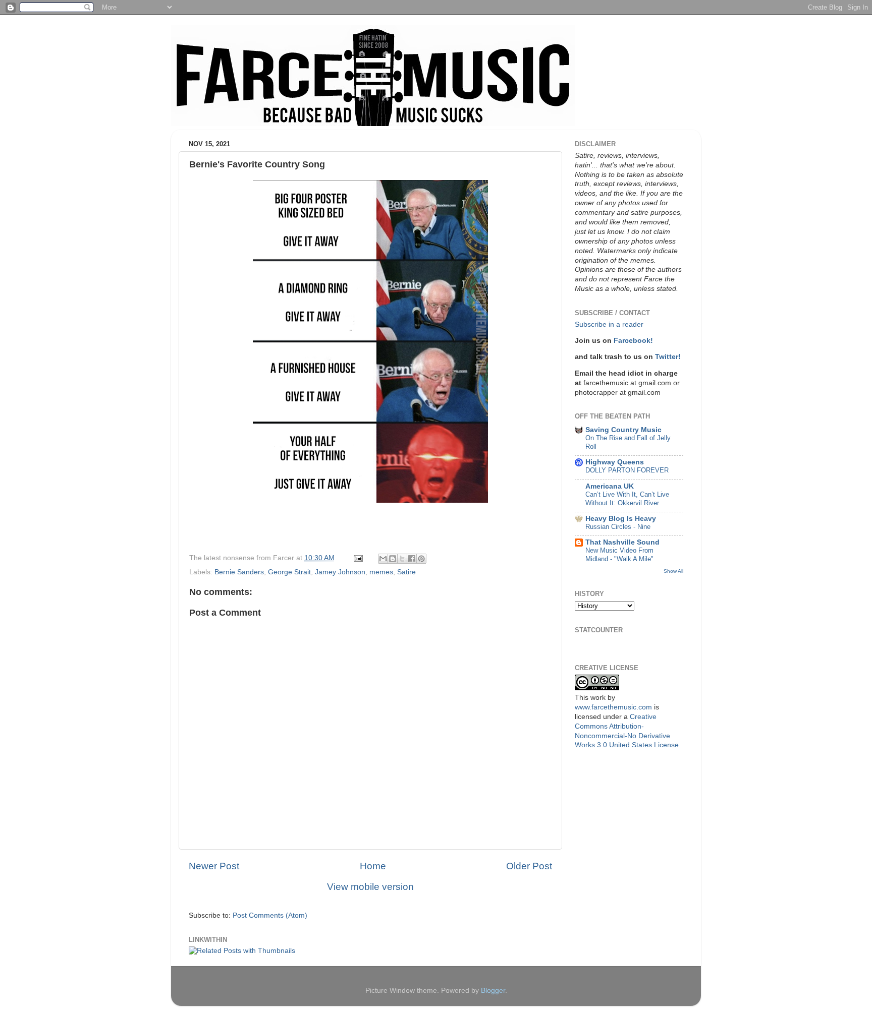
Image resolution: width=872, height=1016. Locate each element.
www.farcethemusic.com (613, 707)
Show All (673, 571)
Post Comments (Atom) (270, 915)
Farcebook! (633, 340)
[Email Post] (357, 558)
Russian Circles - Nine (617, 526)
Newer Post (214, 866)
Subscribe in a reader (609, 324)
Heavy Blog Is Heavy (620, 518)
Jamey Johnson (340, 572)
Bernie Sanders (239, 572)
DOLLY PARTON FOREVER (627, 470)
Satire (406, 572)
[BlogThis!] (393, 559)
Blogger (493, 990)
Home (373, 866)
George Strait (289, 572)
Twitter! (668, 357)
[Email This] (383, 559)
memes (381, 572)
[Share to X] (402, 559)
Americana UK (609, 486)
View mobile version (370, 886)
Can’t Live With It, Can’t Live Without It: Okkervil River (627, 499)
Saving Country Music (623, 430)
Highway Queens (614, 462)
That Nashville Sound (622, 542)
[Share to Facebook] (412, 559)
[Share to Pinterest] (421, 559)
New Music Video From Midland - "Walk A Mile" (619, 555)
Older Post (529, 866)
